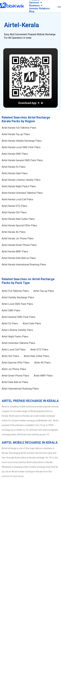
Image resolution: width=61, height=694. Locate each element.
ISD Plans (14, 212)
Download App (27, 103)
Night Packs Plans (19, 186)
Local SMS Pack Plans (21, 147)
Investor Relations (39, 8)
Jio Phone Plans (18, 238)
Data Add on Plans (19, 258)
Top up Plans (16, 134)
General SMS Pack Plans (22, 160)
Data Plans (15, 173)
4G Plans (13, 232)
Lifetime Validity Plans (21, 179)
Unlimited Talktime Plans (22, 192)
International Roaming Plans (24, 264)
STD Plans (14, 205)
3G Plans (13, 166)
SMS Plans (15, 153)
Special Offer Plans (19, 225)
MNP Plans (15, 251)
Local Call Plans (17, 199)
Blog (31, 11)
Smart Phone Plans (19, 245)
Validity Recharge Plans (22, 140)
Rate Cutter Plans (18, 218)
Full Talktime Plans (19, 127)
